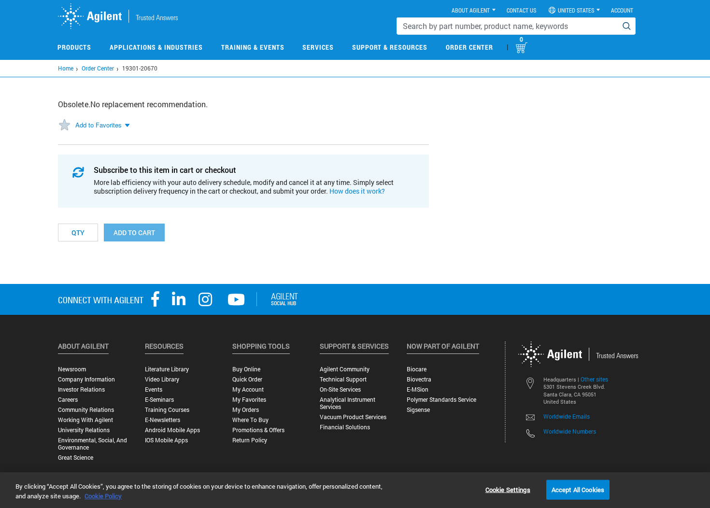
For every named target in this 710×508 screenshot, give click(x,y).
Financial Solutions (345, 427)
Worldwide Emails (566, 416)
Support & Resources (389, 47)
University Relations (84, 430)
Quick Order (247, 379)
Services (318, 47)
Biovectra (419, 379)
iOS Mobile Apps (166, 440)
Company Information (86, 379)
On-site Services (340, 389)
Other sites (594, 379)
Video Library (162, 379)
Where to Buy (250, 419)
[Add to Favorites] (64, 125)
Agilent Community (344, 369)
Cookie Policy (103, 496)
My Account (248, 389)
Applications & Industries (156, 47)
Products (74, 47)
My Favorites (249, 399)
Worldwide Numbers (569, 431)
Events (153, 389)
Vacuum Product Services (353, 417)
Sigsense (418, 409)
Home (65, 68)
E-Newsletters (162, 419)
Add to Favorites (98, 124)
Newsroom (72, 369)
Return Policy (249, 440)
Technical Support (343, 379)
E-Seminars (159, 399)
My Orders (245, 409)
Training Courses (167, 409)
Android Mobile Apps (172, 430)
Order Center (469, 47)
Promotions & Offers (258, 430)
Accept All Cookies (578, 489)
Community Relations (86, 409)
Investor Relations (81, 389)
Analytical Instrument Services (347, 403)
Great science (75, 457)
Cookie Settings (507, 489)
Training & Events (252, 47)
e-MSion (417, 389)
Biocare (416, 369)
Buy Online (246, 369)
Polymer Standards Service (441, 399)
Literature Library (167, 369)
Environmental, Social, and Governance (92, 444)
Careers (68, 399)
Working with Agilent (85, 419)
